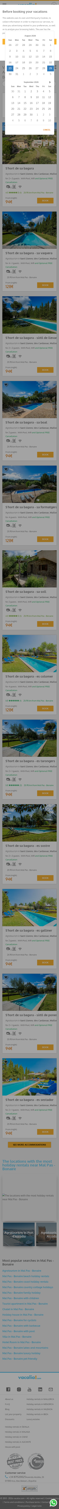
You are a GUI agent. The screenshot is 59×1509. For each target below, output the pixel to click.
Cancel (46, 130)
